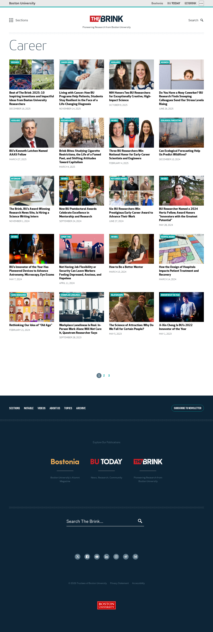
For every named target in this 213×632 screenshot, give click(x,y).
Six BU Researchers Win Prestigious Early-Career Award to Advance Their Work (131, 213)
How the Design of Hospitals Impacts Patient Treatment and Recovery (179, 271)
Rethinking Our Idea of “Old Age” (30, 325)
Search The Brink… (84, 521)
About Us (55, 408)
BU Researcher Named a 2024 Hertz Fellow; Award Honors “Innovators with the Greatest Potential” (178, 215)
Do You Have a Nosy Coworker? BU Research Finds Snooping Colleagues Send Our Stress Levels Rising (181, 98)
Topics (68, 408)
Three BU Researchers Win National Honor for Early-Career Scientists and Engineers (129, 155)
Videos (42, 408)
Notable (29, 408)
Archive (81, 408)
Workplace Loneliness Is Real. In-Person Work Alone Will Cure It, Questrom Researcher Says (80, 329)
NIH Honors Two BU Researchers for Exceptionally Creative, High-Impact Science (130, 96)
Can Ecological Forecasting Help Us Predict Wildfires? (179, 153)
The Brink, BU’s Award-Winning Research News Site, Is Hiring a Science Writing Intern (29, 213)
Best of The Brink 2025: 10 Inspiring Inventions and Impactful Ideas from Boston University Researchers (31, 98)
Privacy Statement (119, 583)
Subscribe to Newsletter (187, 408)
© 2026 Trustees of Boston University (87, 583)
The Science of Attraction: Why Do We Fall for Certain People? (131, 327)
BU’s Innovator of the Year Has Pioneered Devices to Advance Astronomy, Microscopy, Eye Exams (31, 271)
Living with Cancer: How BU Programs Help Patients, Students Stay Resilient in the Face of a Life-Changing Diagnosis (81, 98)
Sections (14, 408)
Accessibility (138, 583)
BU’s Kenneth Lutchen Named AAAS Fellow (28, 153)
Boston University (22, 3)
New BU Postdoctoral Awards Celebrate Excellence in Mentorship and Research (78, 213)
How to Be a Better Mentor (126, 267)
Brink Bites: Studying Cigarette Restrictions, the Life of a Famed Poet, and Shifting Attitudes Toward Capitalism (80, 157)
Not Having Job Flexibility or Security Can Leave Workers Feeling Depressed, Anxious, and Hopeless (80, 273)
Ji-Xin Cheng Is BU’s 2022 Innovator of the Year (176, 327)
